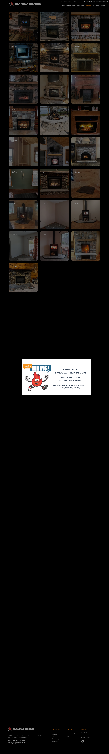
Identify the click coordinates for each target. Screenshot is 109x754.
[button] (85, 362)
